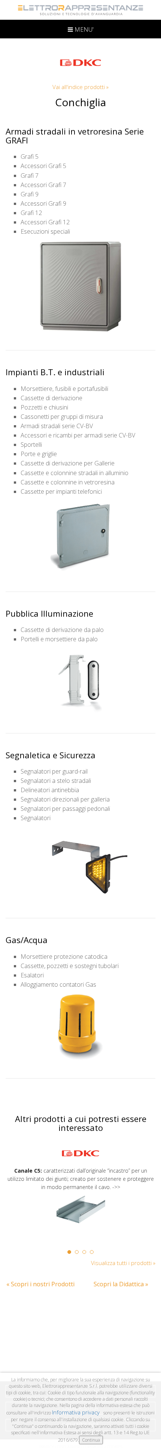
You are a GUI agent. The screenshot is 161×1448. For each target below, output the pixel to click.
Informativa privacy (76, 1412)
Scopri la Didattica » (121, 1284)
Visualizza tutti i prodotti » (123, 1263)
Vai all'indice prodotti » (80, 87)
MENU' (83, 29)
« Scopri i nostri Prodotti (40, 1284)
